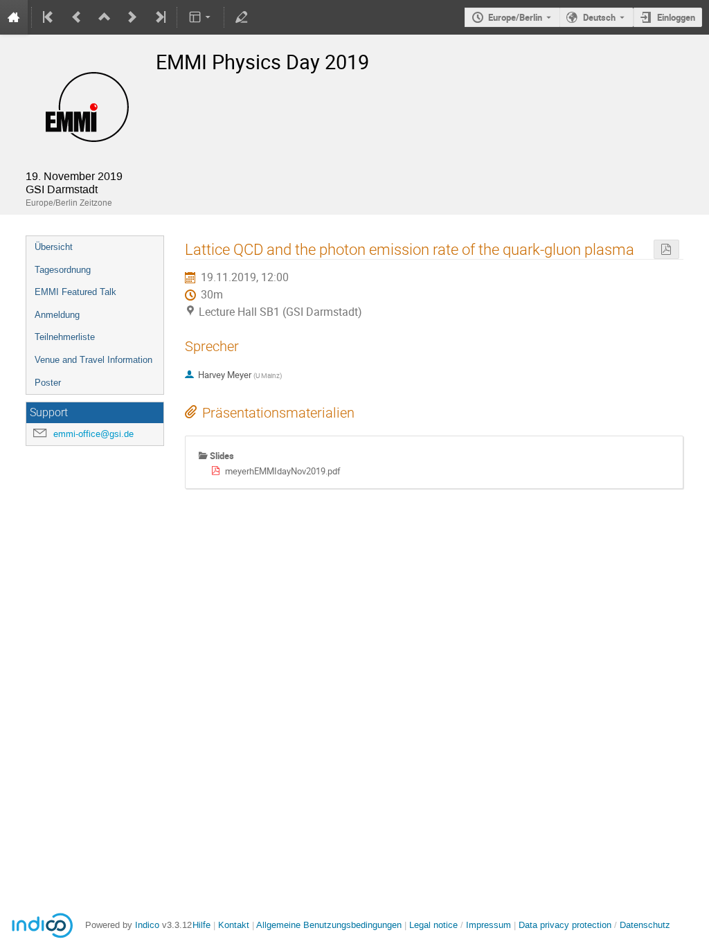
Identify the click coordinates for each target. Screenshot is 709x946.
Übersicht (54, 247)
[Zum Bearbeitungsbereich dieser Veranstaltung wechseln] (241, 17)
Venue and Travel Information (93, 360)
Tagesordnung (63, 270)
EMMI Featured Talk (75, 292)
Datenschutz (645, 925)
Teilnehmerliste (65, 337)
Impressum (488, 925)
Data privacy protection (566, 925)
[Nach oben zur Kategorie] (104, 17)
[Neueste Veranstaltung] (159, 17)
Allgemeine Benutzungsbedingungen (329, 925)
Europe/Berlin (515, 17)
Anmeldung (57, 315)
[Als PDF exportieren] (666, 250)
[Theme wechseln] (200, 17)
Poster (48, 382)
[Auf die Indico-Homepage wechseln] (14, 17)
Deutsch (599, 17)
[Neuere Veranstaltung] (132, 17)
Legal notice (434, 925)
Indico (147, 925)
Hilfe (201, 925)
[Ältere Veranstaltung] (77, 17)
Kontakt (233, 925)
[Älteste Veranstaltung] (49, 17)
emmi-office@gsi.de (93, 434)
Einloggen (676, 17)
